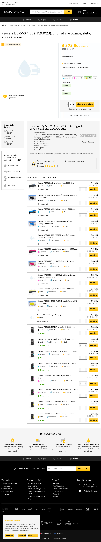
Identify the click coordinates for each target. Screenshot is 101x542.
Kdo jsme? (56, 483)
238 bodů (68, 392)
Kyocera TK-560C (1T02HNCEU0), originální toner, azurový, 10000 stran (55, 222)
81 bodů (64, 342)
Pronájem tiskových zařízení (36, 496)
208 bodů (66, 404)
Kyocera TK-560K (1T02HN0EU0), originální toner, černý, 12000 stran (57, 196)
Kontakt (84, 3)
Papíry (43, 19)
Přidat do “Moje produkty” (81, 115)
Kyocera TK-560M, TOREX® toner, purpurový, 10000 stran (56, 376)
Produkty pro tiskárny (14, 25)
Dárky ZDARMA (32, 486)
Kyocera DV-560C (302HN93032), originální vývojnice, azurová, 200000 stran (56, 236)
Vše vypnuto (32, 535)
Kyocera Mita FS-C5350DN (11, 143)
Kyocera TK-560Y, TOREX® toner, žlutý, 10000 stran (56, 401)
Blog (29, 499)
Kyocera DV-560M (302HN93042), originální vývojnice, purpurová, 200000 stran (57, 276)
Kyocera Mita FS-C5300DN (11, 137)
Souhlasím (9, 535)
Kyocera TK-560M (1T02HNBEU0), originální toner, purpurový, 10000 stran (56, 262)
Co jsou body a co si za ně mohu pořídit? (75, 67)
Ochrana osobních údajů (60, 489)
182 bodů (67, 366)
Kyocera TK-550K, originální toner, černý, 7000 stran (56, 183)
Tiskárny (59, 19)
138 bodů (69, 381)
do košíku (93, 189)
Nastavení (22, 535)
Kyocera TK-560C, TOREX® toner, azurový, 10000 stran (57, 351)
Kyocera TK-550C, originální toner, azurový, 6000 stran (57, 209)
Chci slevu (83, 468)
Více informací (24, 531)
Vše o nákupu (73, 3)
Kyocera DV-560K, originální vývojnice (50, 315)
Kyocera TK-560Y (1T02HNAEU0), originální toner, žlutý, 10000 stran (57, 302)
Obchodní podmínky (59, 491)
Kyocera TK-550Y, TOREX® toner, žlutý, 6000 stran (56, 414)
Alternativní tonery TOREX (36, 489)
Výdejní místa (7, 486)
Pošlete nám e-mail (13, 171)
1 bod (64, 186)
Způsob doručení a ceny (10, 483)
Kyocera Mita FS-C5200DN (11, 132)
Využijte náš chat (12, 165)
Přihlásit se (95, 3)
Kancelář (76, 19)
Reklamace (6, 494)
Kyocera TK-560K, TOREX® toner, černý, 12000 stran (56, 327)
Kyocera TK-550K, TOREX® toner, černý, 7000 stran (56, 339)
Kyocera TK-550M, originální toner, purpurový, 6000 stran (58, 249)
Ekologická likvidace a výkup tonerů (36, 492)
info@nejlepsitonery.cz (90, 491)
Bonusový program (8, 491)
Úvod (4, 25)
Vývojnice (25, 25)
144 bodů (66, 330)
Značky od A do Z (8, 489)
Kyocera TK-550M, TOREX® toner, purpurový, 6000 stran (58, 389)
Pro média (56, 494)
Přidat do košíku (85, 104)
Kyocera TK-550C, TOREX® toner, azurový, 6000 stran (57, 363)
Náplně (28, 19)
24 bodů (67, 354)
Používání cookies (58, 486)
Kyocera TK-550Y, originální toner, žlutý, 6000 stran (56, 289)
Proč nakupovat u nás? (35, 483)
